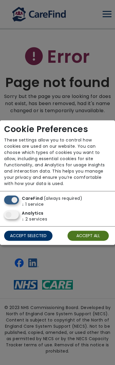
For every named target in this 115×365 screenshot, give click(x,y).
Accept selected (28, 236)
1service (33, 204)
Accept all (88, 236)
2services (34, 219)
